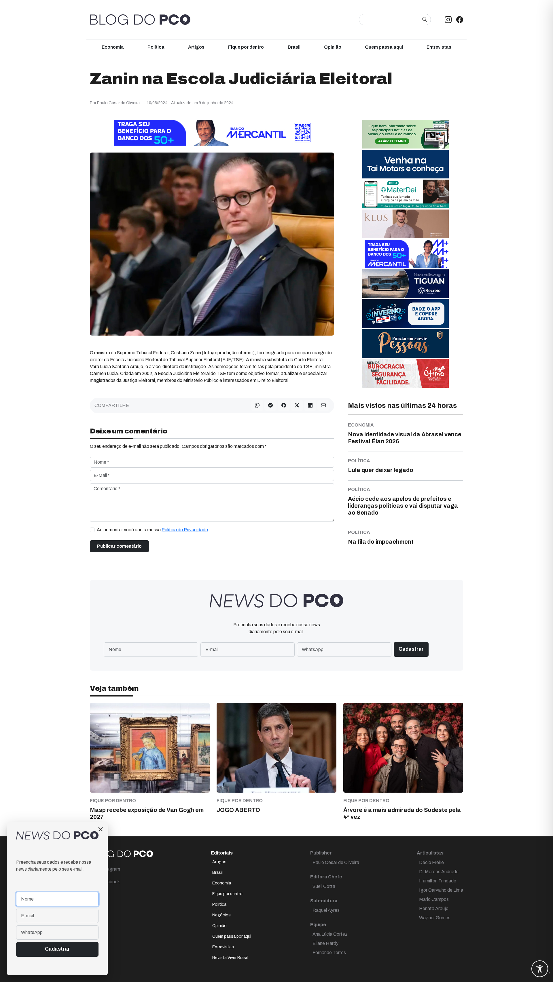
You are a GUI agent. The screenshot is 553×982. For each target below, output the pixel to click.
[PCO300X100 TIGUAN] (405, 283)
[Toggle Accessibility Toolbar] (540, 969)
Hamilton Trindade (437, 880)
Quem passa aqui (384, 47)
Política (155, 47)
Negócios (221, 915)
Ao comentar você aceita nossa (152, 529)
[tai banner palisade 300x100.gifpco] (405, 163)
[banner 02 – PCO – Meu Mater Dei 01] (405, 193)
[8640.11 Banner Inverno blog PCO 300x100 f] (405, 313)
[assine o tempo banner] (405, 133)
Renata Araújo (433, 908)
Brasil (294, 47)
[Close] (100, 829)
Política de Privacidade (185, 529)
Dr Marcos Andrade (439, 871)
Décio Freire (431, 862)
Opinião (332, 47)
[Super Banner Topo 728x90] (212, 132)
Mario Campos (434, 899)
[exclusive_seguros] (405, 343)
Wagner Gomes (434, 917)
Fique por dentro (246, 47)
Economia (113, 47)
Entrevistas (439, 47)
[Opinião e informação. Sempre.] (140, 19)
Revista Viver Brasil (230, 958)
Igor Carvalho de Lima (441, 890)
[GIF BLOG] (405, 372)
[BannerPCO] (405, 223)
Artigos (196, 47)
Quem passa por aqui (231, 936)
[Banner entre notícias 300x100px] (405, 253)
